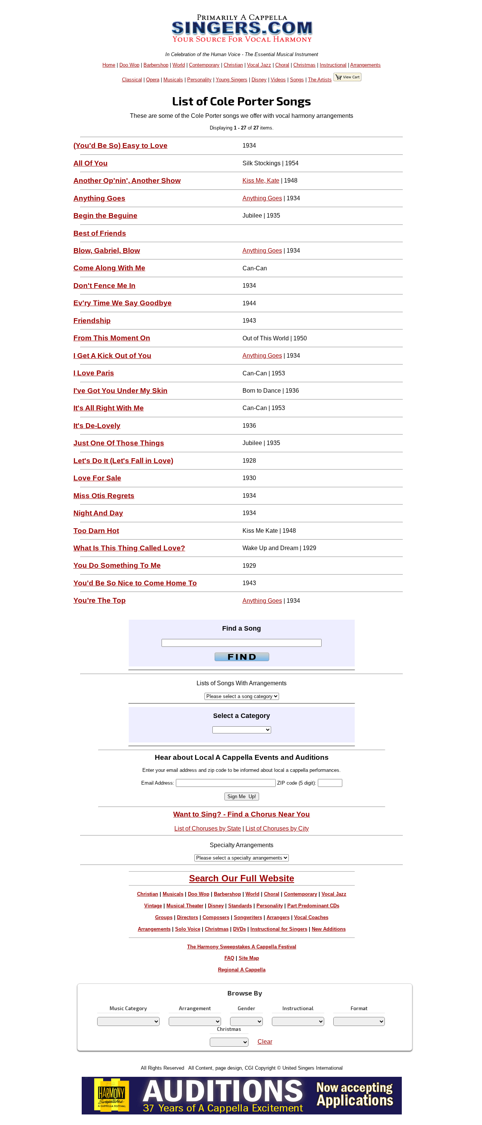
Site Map (249, 958)
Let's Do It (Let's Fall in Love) (123, 461)
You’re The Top (99, 600)
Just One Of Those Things (118, 443)
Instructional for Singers (278, 929)
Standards (240, 906)
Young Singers (231, 79)
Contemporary (204, 65)
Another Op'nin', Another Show (127, 180)
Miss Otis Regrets (103, 496)
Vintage (153, 906)
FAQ (229, 958)
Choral (282, 65)
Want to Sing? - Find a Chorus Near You (241, 814)
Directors (187, 917)
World (178, 65)
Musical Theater (184, 906)
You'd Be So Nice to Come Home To (135, 583)
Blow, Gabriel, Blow (106, 251)
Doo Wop (129, 65)
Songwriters (248, 917)
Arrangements (365, 65)
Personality (199, 79)
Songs (297, 79)
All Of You (90, 163)
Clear (265, 1041)
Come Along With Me (109, 268)
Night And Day (98, 513)
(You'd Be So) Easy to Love (120, 145)
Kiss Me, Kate (261, 180)
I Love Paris (93, 373)
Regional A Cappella (241, 970)
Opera (152, 79)
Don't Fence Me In (104, 286)
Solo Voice (187, 929)
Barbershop (155, 65)
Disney (259, 79)
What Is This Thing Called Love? (129, 548)
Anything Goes (99, 198)
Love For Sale (97, 478)
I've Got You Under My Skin (120, 391)
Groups (163, 917)
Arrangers (278, 917)
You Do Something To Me (117, 565)
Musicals (173, 79)
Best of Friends (99, 233)
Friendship (92, 321)
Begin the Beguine (105, 216)
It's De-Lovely (96, 426)
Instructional (333, 65)
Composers (216, 917)
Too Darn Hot (96, 531)
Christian (233, 65)
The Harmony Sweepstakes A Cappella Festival (241, 947)
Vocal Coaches (311, 917)
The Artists (320, 79)
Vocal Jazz (259, 65)
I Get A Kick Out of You (112, 356)
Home (108, 65)
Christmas (304, 65)
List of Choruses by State (207, 828)
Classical (132, 79)
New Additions (329, 929)
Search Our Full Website (241, 878)
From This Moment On (111, 338)
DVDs (239, 929)
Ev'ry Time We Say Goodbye (122, 303)
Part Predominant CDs (313, 906)
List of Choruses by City (277, 828)
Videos (278, 79)
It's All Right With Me (108, 408)
